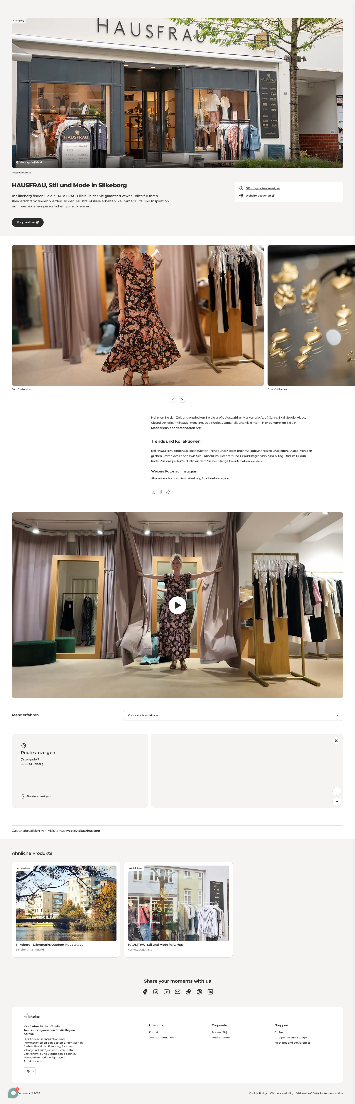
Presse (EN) (219, 1032)
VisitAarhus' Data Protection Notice (319, 1093)
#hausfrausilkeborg (165, 478)
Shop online (25, 222)
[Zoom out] (336, 801)
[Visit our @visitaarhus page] (188, 992)
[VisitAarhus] (35, 1015)
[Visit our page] (156, 992)
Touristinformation (161, 1037)
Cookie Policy (258, 1093)
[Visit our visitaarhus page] (145, 992)
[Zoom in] (336, 791)
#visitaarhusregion (215, 478)
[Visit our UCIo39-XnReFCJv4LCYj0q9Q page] (166, 992)
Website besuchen (258, 195)
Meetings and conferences (292, 1042)
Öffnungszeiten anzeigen (263, 188)
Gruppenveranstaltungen (292, 1037)
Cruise (279, 1032)
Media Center (221, 1037)
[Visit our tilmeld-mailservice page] (177, 992)
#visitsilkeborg (190, 478)
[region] (177, 605)
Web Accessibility (281, 1093)
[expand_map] (336, 741)
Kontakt (154, 1032)
